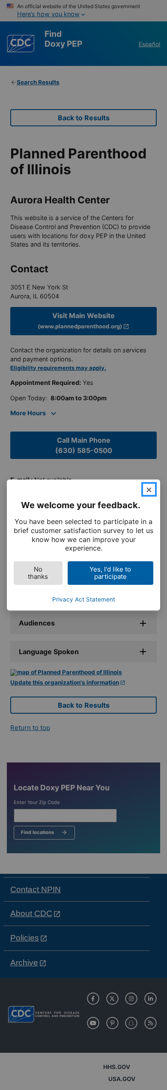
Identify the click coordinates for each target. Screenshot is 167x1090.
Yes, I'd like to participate (110, 573)
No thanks (38, 573)
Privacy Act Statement (83, 599)
